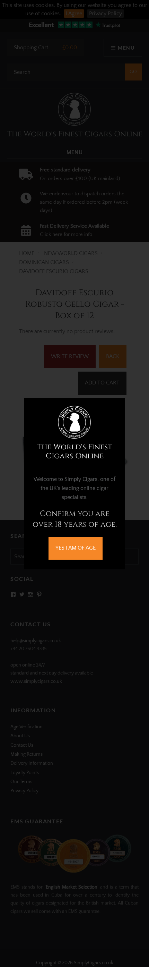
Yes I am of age (75, 548)
